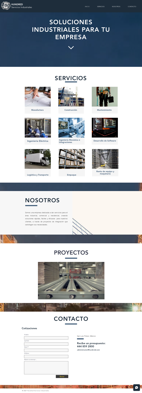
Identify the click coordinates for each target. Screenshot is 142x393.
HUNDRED (21, 6)
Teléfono (26, 353)
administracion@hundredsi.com (88, 350)
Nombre (26, 334)
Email (26, 347)
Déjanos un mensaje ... (30, 359)
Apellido (26, 340)
